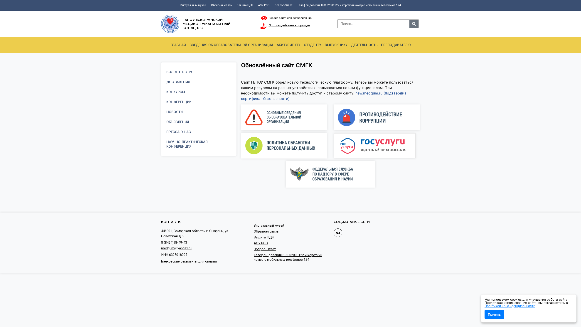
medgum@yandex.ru (176, 248)
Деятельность (364, 45)
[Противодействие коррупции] (263, 26)
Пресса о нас (178, 132)
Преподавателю (396, 45)
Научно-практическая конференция (187, 144)
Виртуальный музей (193, 5)
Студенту (312, 45)
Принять (494, 314)
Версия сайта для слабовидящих (289, 18)
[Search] (414, 24)
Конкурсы (175, 92)
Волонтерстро (180, 72)
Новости (174, 112)
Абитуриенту (288, 45)
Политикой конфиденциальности (510, 306)
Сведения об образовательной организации (231, 45)
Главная (178, 45)
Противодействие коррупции (289, 25)
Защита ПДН (245, 5)
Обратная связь (221, 5)
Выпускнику (336, 45)
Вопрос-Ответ (283, 5)
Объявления (177, 122)
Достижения (178, 82)
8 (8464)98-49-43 (174, 242)
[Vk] (338, 232)
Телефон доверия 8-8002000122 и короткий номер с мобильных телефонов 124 (349, 5)
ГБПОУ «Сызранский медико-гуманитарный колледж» (206, 23)
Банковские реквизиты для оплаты (189, 261)
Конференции (179, 102)
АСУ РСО (264, 5)
